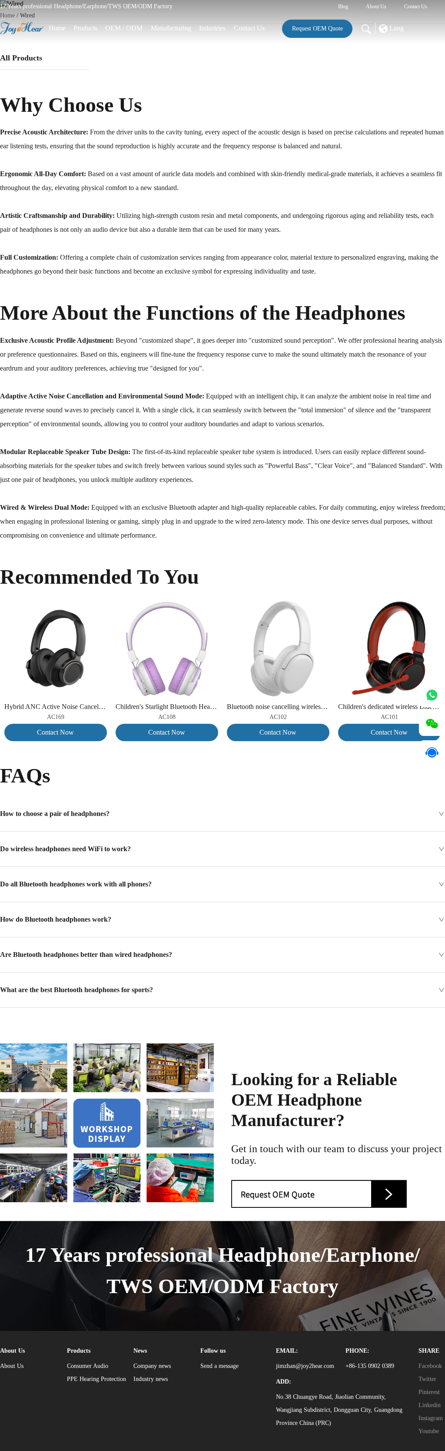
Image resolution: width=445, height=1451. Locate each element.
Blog (343, 6)
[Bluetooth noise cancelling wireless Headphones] (278, 604)
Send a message (219, 1366)
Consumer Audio (87, 1366)
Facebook (430, 1366)
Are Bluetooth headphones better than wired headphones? (86, 954)
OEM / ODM (124, 28)
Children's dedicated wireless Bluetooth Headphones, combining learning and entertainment (389, 706)
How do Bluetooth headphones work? (55, 919)
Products (85, 28)
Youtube (428, 1431)
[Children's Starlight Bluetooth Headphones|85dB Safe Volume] (167, 604)
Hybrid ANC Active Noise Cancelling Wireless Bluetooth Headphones (55, 706)
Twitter (427, 1379)
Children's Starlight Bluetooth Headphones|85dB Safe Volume (167, 706)
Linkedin (429, 1405)
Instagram (430, 1418)
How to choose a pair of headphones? (55, 813)
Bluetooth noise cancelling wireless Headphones (278, 706)
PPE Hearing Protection (96, 1379)
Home (57, 28)
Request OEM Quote (317, 28)
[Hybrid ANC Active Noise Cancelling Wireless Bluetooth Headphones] (55, 604)
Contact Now (55, 732)
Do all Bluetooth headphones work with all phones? (76, 884)
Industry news (150, 1379)
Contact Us (415, 6)
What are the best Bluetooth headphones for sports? (76, 989)
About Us (376, 6)
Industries (212, 28)
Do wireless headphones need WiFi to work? (65, 849)
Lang (396, 28)
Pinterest (429, 1392)
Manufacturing (171, 28)
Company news (152, 1366)
